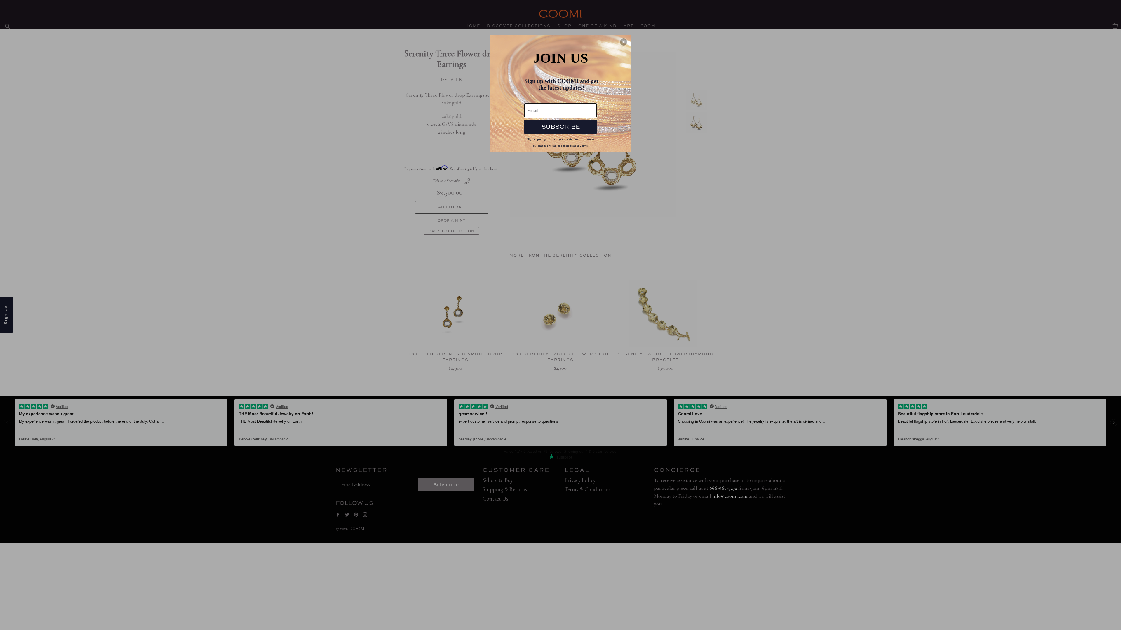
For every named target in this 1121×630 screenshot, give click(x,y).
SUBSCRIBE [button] (561, 126)
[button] (623, 42)
